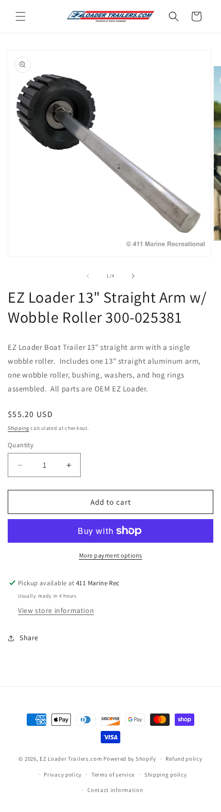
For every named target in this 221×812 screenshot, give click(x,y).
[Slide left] (88, 276)
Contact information (115, 790)
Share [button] (29, 637)
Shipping (18, 428)
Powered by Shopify (129, 758)
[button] (20, 16)
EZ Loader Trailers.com (71, 758)
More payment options (110, 555)
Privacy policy (63, 774)
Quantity (20, 445)
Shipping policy (165, 774)
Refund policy (183, 758)
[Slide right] (133, 276)
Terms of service (113, 774)
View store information (56, 610)
